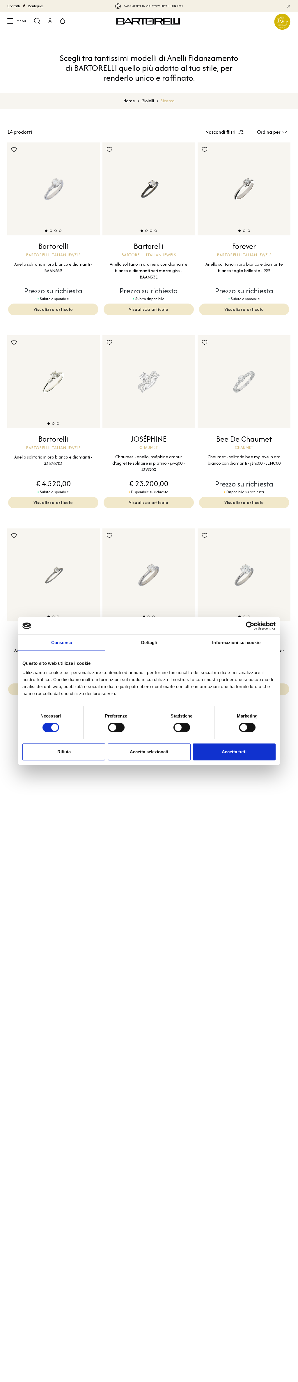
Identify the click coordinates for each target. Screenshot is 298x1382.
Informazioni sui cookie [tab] (236, 642)
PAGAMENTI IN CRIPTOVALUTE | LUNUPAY (153, 6)
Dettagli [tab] (149, 642)
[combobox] (274, 132)
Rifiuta (64, 751)
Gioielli (147, 101)
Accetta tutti (234, 751)
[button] (46, 231)
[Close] (288, 6)
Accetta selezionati (149, 751)
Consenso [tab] (61, 642)
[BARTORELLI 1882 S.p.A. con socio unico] (149, 21)
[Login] (50, 21)
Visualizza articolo (53, 309)
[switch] (116, 727)
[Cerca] (37, 21)
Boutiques (36, 5)
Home (129, 101)
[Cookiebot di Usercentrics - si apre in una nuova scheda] (250, 625)
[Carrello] (62, 21)
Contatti (13, 5)
